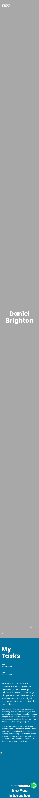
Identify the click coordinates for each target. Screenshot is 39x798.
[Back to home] (6, 6)
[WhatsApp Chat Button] (34, 785)
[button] (36, 6)
